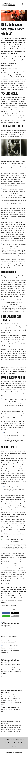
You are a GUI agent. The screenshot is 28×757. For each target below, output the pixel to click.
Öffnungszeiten (20, 739)
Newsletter (21, 743)
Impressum (9, 752)
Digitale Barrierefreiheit (10, 743)
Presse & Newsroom (9, 739)
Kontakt (14, 746)
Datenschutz (18, 752)
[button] (23, 4)
